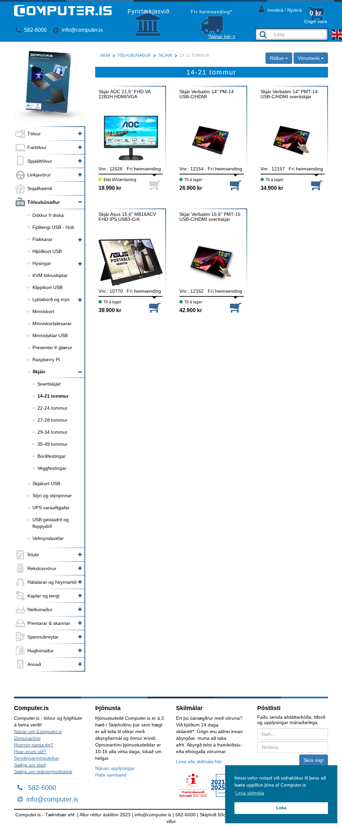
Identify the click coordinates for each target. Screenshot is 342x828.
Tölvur (34, 133)
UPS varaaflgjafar (50, 507)
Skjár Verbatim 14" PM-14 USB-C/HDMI (206, 94)
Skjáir (38, 371)
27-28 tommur (52, 420)
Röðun (277, 58)
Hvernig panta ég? (33, 744)
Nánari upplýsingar (115, 768)
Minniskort (43, 311)
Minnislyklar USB (50, 335)
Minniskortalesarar (51, 323)
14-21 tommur (52, 396)
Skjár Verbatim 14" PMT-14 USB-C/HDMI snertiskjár (289, 94)
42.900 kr (190, 310)
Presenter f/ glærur (52, 347)
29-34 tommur (52, 432)
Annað (34, 664)
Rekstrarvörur (41, 568)
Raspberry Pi (46, 359)
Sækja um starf (30, 765)
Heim (105, 55)
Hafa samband (110, 775)
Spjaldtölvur (39, 161)
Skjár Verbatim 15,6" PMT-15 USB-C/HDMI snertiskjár (209, 217)
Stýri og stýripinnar (52, 495)
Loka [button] (281, 808)
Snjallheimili (39, 188)
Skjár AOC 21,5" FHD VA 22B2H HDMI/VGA (124, 94)
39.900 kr (110, 310)
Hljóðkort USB (47, 251)
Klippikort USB (47, 287)
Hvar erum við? (30, 751)
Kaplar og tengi (43, 595)
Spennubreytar (43, 637)
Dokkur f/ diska (48, 215)
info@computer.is (81, 30)
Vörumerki (309, 58)
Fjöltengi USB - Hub (53, 227)
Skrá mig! (314, 760)
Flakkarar (42, 239)
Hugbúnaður (40, 650)
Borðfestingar (51, 456)
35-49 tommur (52, 444)
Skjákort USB (46, 483)
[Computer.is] (63, 10)
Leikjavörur (39, 174)
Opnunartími (27, 738)
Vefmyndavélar (48, 538)
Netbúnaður (39, 609)
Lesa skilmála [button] (249, 793)
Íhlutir (33, 554)
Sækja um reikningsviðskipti (43, 771)
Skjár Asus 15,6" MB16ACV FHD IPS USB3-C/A (127, 217)
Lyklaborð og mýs (50, 299)
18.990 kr (110, 188)
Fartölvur (36, 147)
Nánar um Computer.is (38, 731)
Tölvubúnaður (43, 202)
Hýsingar (41, 263)
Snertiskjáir (49, 384)
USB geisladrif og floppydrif (50, 523)
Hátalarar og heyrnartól (51, 582)
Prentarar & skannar (48, 623)
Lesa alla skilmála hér (199, 761)
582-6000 (35, 30)
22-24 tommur (52, 408)
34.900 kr (272, 188)
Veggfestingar (51, 468)
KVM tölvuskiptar (50, 275)
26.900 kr (190, 188)
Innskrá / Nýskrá (284, 10)
